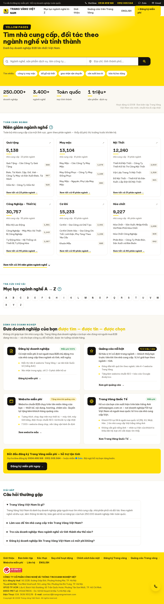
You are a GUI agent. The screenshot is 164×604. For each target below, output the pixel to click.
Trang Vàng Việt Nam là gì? (27, 504)
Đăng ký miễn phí (29, 378)
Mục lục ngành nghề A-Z (57, 11)
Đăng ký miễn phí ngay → (27, 466)
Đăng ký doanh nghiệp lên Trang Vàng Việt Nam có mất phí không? (52, 540)
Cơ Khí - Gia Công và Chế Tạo (75, 224)
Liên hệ (31, 562)
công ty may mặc (26, 73)
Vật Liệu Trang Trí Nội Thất (127, 172)
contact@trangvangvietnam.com (59, 594)
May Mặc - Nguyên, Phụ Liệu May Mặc (77, 183)
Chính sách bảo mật (88, 558)
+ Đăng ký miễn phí (146, 11)
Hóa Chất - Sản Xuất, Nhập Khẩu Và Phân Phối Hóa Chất (130, 226)
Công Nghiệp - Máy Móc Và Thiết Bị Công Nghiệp (23, 232)
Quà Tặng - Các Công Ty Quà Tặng (22, 165)
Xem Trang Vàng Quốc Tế (115, 438)
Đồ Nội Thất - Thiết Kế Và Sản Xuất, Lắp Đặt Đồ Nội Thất (129, 180)
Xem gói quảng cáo (111, 385)
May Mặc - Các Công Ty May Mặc (75, 165)
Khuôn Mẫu (65, 243)
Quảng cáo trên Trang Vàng (100, 11)
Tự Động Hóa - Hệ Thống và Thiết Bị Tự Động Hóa (21, 241)
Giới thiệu (77, 11)
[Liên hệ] (155, 586)
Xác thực (42, 558)
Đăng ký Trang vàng (115, 558)
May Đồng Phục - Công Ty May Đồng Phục (76, 174)
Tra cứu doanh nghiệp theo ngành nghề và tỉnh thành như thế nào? (51, 531)
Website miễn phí (13, 562)
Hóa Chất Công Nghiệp (125, 233)
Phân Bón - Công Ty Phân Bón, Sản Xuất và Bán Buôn (129, 241)
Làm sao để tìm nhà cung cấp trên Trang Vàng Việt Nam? (46, 522)
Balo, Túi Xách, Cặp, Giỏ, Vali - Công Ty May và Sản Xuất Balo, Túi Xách (24, 175)
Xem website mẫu (30, 432)
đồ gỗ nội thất (48, 73)
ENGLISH (126, 10)
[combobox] (45, 61)
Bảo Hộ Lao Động (15, 224)
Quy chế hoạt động (62, 558)
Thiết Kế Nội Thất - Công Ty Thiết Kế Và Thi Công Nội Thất (129, 165)
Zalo (144, 3)
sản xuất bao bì (95, 73)
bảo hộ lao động (117, 73)
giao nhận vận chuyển (71, 73)
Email (158, 3)
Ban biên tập (25, 558)
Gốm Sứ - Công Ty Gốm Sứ (20, 185)
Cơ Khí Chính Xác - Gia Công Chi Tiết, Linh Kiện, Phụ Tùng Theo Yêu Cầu (77, 234)
